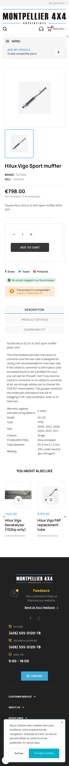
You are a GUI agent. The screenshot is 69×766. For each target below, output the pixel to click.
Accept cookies (44, 753)
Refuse (19, 753)
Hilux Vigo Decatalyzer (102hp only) (15, 525)
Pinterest (42, 271)
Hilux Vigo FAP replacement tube (49, 525)
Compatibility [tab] (34, 329)
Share (11, 271)
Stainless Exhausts (15, 535)
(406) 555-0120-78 (25, 633)
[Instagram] (39, 618)
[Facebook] (30, 618)
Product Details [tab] (34, 319)
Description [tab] (34, 309)
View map (36, 676)
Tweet (26, 271)
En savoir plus (31, 742)
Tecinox (20, 174)
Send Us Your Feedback (40, 607)
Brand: (10, 174)
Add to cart (30, 247)
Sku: (8, 179)
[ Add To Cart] (18, 500)
